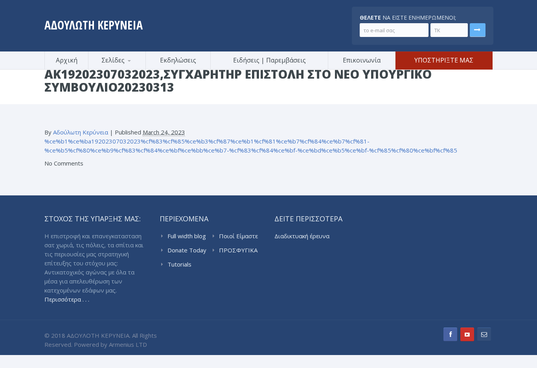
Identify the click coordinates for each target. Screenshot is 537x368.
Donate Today (186, 250)
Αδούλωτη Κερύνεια (80, 132)
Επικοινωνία (362, 60)
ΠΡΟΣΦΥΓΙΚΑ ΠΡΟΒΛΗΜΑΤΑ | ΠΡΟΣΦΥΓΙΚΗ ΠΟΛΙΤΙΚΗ (240, 250)
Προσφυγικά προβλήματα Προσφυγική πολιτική (127, 68)
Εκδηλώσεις (178, 60)
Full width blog (186, 236)
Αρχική (66, 60)
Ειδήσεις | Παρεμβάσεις (269, 60)
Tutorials (179, 264)
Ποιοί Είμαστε (238, 236)
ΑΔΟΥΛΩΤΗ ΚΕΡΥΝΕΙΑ (93, 25)
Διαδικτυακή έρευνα (301, 236)
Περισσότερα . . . (66, 299)
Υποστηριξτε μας (443, 60)
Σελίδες (113, 60)
